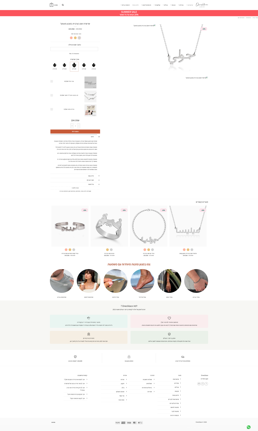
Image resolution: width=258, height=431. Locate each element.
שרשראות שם (241, 18)
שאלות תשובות (147, 379)
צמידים (181, 5)
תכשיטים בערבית (64, 191)
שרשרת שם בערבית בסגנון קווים (188, 253)
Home (206, 427)
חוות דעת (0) (90, 180)
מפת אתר (121, 400)
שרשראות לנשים (88, 297)
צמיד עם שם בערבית (148, 253)
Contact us (190, 427)
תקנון (122, 383)
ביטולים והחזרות (147, 388)
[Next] (51, 232)
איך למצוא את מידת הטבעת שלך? (74, 379)
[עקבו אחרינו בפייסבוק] (206, 383)
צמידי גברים (196, 297)
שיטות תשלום (120, 392)
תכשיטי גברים (126, 5)
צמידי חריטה (115, 297)
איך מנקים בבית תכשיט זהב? (76, 394)
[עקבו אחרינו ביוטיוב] (199, 383)
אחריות (149, 392)
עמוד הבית (255, 18)
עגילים (166, 5)
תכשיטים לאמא (147, 5)
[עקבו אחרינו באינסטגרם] (202, 383)
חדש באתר (135, 5)
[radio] (79, 37)
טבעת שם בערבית (109, 253)
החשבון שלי (200, 427)
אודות (122, 379)
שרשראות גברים (61, 297)
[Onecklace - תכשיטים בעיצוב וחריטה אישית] (202, 5)
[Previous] (206, 232)
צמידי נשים (169, 297)
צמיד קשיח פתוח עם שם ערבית (70, 253)
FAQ (195, 427)
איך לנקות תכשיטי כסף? (77, 398)
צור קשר (121, 396)
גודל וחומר (91, 184)
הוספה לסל (75, 131)
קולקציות (157, 5)
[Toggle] (99, 136)
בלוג (123, 388)
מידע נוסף (91, 176)
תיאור (92, 137)
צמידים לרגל (142, 297)
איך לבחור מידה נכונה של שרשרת (74, 383)
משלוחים (149, 383)
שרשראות (190, 5)
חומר (80, 34)
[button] (63, 5)
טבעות (173, 5)
